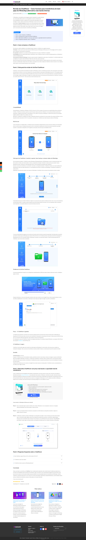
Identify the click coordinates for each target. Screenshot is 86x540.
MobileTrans (20, 340)
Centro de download (18, 529)
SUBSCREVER (57, 528)
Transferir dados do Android (42, 13)
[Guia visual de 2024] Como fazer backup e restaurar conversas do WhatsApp (37, 501)
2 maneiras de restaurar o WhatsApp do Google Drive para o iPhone (55, 501)
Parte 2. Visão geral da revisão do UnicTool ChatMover (26, 36)
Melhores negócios (67, 1)
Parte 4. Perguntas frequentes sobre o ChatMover (25, 39)
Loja (46, 1)
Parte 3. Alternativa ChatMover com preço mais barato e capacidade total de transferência (33, 37)
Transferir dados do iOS (23, 4)
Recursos (54, 1)
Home (14, 4)
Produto (50, 1)
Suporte (59, 1)
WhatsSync (77, 10)
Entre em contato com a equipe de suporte (32, 532)
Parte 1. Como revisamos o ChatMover (23, 34)
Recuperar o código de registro (31, 529)
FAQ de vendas (30, 530)
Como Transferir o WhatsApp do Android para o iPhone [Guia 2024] (19, 501)
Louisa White (25, 13)
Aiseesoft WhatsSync (33, 384)
